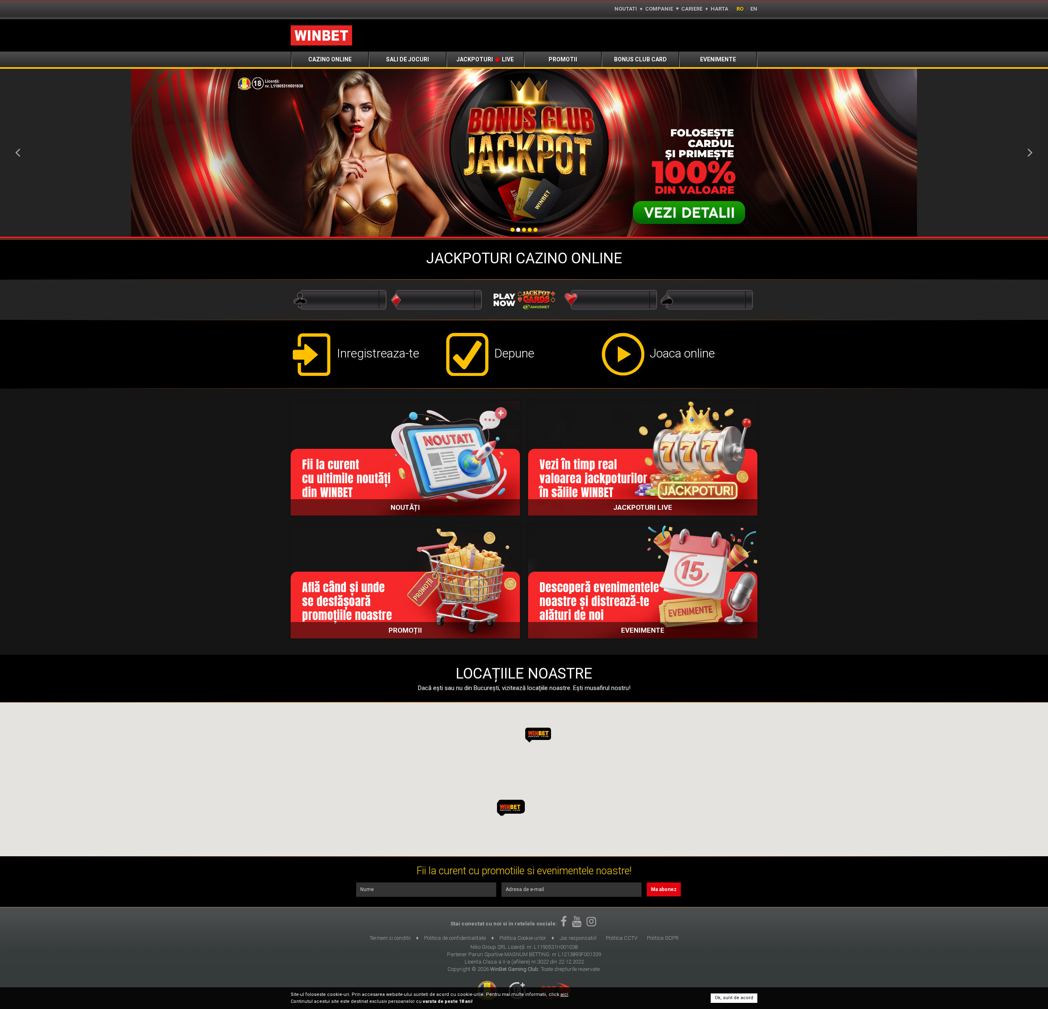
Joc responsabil (578, 938)
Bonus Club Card (640, 59)
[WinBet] (321, 35)
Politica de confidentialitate (455, 938)
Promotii (563, 59)
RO (739, 9)
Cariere (691, 9)
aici (564, 994)
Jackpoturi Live (485, 59)
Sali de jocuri (407, 59)
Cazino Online (330, 59)
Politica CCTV (621, 938)
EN (753, 9)
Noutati (625, 9)
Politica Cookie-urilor (522, 938)
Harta (719, 9)
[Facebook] (563, 921)
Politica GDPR (663, 938)
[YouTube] (576, 921)
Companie (659, 9)
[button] (510, 809)
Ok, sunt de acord (734, 997)
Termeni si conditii (390, 938)
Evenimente (718, 59)
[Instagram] (591, 921)
